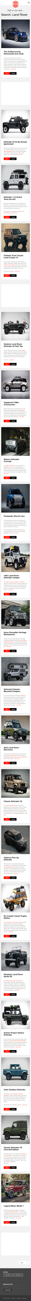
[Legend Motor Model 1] (15, 1188)
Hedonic (23, 350)
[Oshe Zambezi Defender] (15, 1071)
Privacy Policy (6, 1298)
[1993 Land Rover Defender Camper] (15, 557)
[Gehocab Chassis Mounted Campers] (15, 671)
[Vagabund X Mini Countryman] (15, 384)
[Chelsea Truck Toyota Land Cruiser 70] (15, 237)
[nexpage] (24, 1262)
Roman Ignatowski (8, 151)
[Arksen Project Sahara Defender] (15, 1015)
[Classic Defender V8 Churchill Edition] (15, 1129)
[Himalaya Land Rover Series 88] (15, 956)
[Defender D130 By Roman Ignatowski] (15, 124)
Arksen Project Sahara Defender (17, 1040)
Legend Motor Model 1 (13, 1211)
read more (13, 69)
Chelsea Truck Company (9, 265)
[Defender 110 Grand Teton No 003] (15, 179)
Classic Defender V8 (10, 805)
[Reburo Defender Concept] (15, 441)
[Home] (15, 4)
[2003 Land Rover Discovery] (15, 729)
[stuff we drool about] (15, 10)
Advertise (23, 1298)
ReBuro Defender (10, 465)
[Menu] (29, 2)
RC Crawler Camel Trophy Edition (13, 922)
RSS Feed (13, 1298)
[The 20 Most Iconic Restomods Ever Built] (15, 33)
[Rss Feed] (21, 1275)
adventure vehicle (11, 755)
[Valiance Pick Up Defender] (15, 839)
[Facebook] (4, 1275)
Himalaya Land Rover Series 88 (13, 980)
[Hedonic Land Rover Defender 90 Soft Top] (15, 326)
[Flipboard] (14, 1275)
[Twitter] (8, 1275)
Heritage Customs (9, 867)
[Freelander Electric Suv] (15, 498)
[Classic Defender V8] (15, 783)
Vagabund (22, 410)
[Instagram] (18, 1275)
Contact (18, 1298)
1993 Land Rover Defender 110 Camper (15, 582)
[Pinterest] (11, 1275)
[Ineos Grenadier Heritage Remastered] (15, 614)
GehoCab (23, 695)
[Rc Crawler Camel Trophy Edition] (15, 898)
